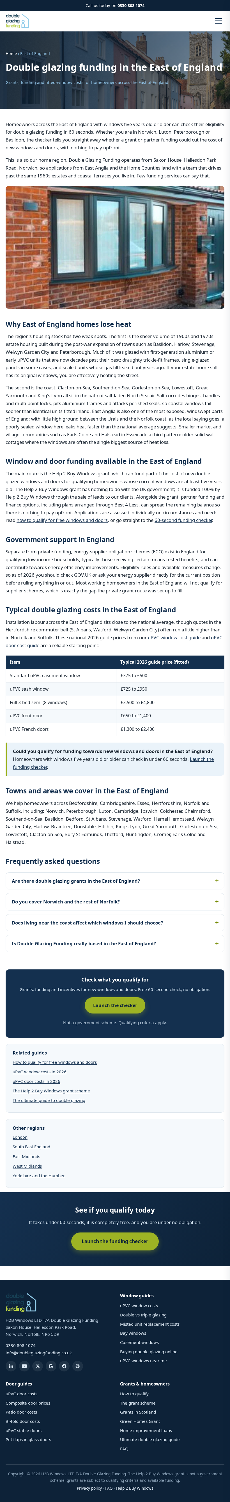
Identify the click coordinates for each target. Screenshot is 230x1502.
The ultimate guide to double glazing (49, 1100)
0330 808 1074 (131, 5)
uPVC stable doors (24, 1430)
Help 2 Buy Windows (134, 1488)
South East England (31, 1146)
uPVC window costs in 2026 (39, 1071)
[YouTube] (24, 1366)
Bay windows (133, 1333)
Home (11, 53)
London (20, 1137)
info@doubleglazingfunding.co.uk (39, 1352)
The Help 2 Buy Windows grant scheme (51, 1091)
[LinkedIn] (11, 1366)
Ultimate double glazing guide (150, 1439)
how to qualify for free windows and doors (62, 520)
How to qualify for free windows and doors (55, 1062)
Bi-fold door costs (23, 1421)
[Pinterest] (77, 1366)
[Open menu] (218, 21)
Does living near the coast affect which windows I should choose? (87, 922)
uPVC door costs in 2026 (36, 1081)
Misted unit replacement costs (150, 1324)
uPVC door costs (21, 1393)
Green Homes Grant (140, 1421)
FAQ (124, 1448)
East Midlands (26, 1156)
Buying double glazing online (149, 1351)
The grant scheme (138, 1403)
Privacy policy (89, 1488)
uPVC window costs (139, 1305)
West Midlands (27, 1166)
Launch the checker (115, 1005)
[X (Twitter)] (37, 1366)
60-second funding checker (183, 520)
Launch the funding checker (115, 1241)
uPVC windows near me (143, 1360)
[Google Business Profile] (51, 1366)
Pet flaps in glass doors (28, 1439)
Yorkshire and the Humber (39, 1175)
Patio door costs (21, 1412)
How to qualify (134, 1393)
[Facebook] (64, 1366)
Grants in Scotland (138, 1412)
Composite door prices (28, 1403)
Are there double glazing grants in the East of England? (76, 881)
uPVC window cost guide (174, 637)
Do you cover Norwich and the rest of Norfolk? (66, 901)
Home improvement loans (146, 1430)
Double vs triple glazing (143, 1315)
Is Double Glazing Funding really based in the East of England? (84, 943)
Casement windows (139, 1342)
